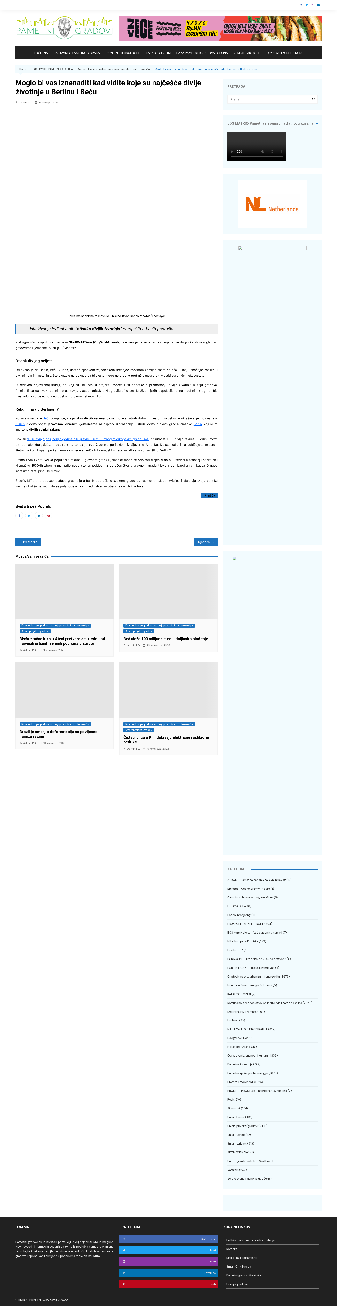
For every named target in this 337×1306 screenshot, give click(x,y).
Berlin (198, 424)
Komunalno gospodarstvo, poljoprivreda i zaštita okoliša (55, 625)
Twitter (307, 5)
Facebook (301, 5)
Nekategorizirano (238, 1047)
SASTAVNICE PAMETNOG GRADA (77, 53)
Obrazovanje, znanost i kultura (247, 1056)
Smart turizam (237, 1143)
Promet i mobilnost (240, 1082)
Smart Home (235, 1117)
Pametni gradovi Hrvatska (243, 1275)
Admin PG (25, 102)
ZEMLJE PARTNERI (246, 53)
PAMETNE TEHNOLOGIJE (123, 53)
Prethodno (30, 542)
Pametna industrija (239, 1064)
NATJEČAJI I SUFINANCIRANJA (247, 1029)
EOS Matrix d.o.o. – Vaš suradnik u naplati (254, 933)
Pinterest (48, 515)
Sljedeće (204, 542)
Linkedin (319, 5)
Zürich (20, 424)
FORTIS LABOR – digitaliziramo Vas (250, 968)
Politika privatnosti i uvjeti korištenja (250, 1240)
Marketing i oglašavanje (241, 1258)
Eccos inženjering (239, 915)
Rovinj (231, 1100)
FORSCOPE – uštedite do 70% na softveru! (256, 959)
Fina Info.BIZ (235, 950)
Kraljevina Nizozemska (242, 1012)
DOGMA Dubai (236, 906)
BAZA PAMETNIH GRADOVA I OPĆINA (202, 53)
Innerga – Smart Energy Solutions (249, 985)
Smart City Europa (238, 1267)
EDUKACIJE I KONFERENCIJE (284, 53)
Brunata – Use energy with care (248, 889)
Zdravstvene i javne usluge (245, 1179)
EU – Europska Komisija (242, 941)
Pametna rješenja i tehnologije (247, 1073)
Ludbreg (233, 1020)
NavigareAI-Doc (238, 1038)
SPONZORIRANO (238, 1152)
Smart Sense (236, 1135)
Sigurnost (233, 1108)
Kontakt (231, 1249)
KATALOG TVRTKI (158, 53)
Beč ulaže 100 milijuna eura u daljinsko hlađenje (165, 638)
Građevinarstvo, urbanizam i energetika (253, 977)
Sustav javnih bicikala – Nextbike (249, 1161)
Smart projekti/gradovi (35, 631)
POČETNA (41, 53)
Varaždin (233, 1170)
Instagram (313, 5)
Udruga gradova (237, 1284)
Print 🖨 (209, 495)
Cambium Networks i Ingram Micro (250, 897)
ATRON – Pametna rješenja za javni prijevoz (256, 880)
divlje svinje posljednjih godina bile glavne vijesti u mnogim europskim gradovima (88, 439)
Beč (45, 418)
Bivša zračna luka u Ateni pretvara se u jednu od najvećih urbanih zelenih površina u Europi (62, 641)
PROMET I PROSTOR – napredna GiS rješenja (257, 1091)
